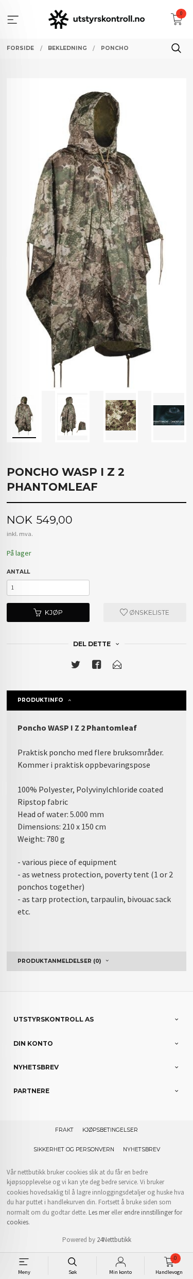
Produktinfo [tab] (40, 700)
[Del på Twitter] (75, 666)
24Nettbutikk (114, 1239)
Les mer (99, 1212)
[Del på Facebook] (97, 666)
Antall (18, 571)
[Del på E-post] (117, 666)
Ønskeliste (148, 612)
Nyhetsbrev (141, 1149)
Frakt (64, 1130)
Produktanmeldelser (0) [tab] (59, 961)
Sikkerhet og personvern (73, 1149)
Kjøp (54, 612)
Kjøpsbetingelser (110, 1130)
